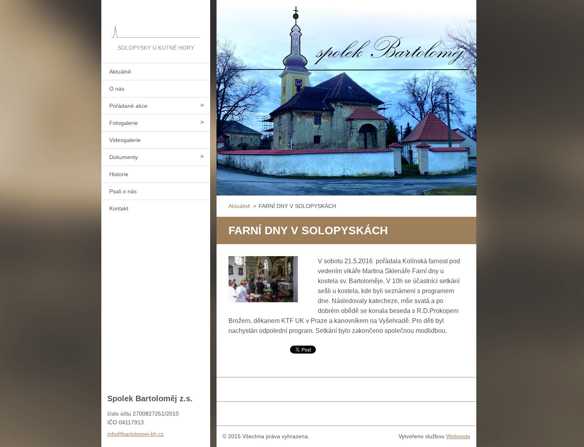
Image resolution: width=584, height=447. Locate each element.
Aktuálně (120, 71)
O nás (116, 89)
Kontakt (118, 208)
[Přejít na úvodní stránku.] (155, 21)
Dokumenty (123, 157)
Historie (118, 174)
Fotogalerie (123, 123)
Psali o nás (123, 191)
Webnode (458, 436)
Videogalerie (125, 140)
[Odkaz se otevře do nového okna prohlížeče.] (263, 279)
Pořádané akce (128, 106)
